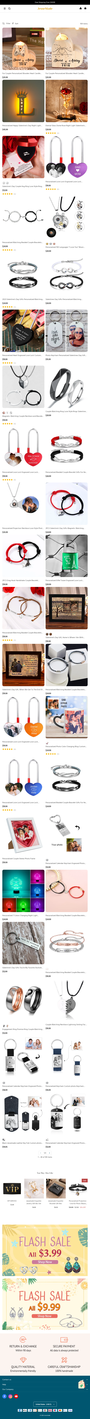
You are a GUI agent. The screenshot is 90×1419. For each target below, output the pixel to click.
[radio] (3, 183)
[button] (4, 8)
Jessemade (47, 1415)
